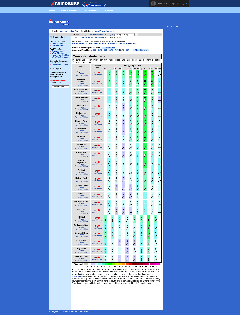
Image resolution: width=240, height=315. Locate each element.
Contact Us (83, 312)
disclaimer (76, 276)
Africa (133, 43)
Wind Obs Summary (60, 57)
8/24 (100, 50)
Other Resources (57, 73)
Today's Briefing (109, 48)
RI (83, 37)
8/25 (105, 50)
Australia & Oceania (116, 43)
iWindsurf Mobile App (69, 31)
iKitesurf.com (181, 27)
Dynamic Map (58, 51)
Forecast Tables (81, 76)
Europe (89, 43)
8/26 (111, 50)
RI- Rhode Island (101, 37)
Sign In (184, 3)
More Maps (55, 69)
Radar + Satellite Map (60, 55)
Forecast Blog (58, 45)
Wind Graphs (56, 75)
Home (52, 10)
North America (78, 43)
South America (99, 43)
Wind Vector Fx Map (60, 65)
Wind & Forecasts (70, 10)
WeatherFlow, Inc (70, 312)
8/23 (94, 50)
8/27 (116, 50)
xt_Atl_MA (89, 37)
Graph (81, 74)
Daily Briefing (58, 43)
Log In (110, 35)
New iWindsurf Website (104, 31)
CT (79, 37)
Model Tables (57, 63)
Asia (128, 43)
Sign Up (175, 3)
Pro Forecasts (92, 10)
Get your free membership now (94, 35)
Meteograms (55, 77)
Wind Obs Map (58, 53)
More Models (97, 75)
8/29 (127, 50)
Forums (109, 10)
